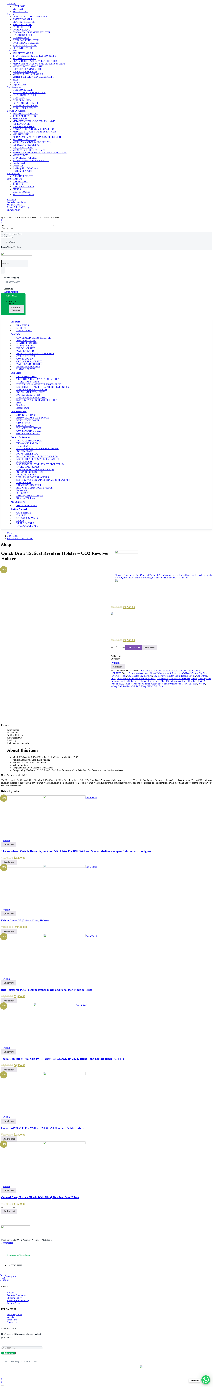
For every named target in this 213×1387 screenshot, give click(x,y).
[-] (112, 647)
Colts (113, 678)
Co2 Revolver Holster (163, 676)
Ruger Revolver (189, 681)
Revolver (17, 82)
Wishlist (10, 1317)
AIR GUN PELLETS (23, 176)
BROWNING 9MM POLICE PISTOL (31, 160)
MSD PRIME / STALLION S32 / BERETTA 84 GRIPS (39, 63)
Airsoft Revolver (172, 673)
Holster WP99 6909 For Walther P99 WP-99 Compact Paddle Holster (42, 1128)
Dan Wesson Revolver (179, 678)
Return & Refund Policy (18, 207)
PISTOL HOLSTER (22, 48)
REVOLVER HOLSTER (25, 45)
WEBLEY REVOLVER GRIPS (28, 74)
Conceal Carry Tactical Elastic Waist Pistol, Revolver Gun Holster (40, 1197)
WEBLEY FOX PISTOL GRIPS (28, 66)
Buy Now (149, 647)
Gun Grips (12, 50)
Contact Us (12, 1322)
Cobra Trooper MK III (185, 676)
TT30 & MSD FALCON (24, 116)
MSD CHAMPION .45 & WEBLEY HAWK (34, 121)
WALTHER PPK (21, 134)
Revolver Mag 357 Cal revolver (166, 681)
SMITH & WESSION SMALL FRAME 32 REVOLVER (40, 152)
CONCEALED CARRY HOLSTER (30, 16)
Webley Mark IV (130, 686)
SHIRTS (17, 189)
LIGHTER (18, 9)
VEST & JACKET (21, 192)
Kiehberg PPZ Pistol (22, 171)
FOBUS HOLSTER (22, 24)
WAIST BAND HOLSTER (26, 43)
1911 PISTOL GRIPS (23, 53)
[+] (123, 647)
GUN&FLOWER (21, 37)
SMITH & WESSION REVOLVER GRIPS (33, 77)
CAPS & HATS (20, 181)
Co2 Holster (132, 676)
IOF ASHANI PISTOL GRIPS (27, 69)
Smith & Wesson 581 (134, 683)
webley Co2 (116, 686)
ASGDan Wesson (189, 673)
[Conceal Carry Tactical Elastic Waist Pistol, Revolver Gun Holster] (43, 1143)
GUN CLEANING (22, 100)
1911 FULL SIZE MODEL (25, 113)
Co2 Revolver (146, 676)
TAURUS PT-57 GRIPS (24, 58)
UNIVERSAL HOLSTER (25, 158)
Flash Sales (12, 1319)
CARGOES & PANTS (23, 186)
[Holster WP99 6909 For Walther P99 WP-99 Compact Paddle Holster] (43, 1074)
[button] (10, 295)
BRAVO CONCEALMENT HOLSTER (32, 32)
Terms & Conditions (16, 202)
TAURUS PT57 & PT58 (24, 139)
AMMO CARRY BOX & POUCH (29, 92)
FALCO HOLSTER (22, 27)
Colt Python (201, 676)
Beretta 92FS (19, 165)
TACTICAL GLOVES (23, 194)
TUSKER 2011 (20, 118)
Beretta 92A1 (19, 163)
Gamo (194, 678)
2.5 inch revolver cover (138, 673)
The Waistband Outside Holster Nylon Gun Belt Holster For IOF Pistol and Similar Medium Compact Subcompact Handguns (76, 851)
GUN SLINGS (20, 97)
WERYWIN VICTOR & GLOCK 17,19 (32, 142)
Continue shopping (15, 308)
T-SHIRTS (18, 184)
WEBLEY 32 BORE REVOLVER (29, 150)
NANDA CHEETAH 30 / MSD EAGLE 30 (33, 129)
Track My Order (14, 1314)
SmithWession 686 (172, 683)
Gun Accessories (14, 87)
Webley (201, 683)
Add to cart (134, 647)
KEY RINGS (19, 6)
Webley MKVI (146, 686)
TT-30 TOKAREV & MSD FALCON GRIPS (34, 56)
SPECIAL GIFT (20, 11)
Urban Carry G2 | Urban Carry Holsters (25, 920)
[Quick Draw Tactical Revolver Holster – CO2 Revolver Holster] (2, 565)
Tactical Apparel (14, 179)
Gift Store (11, 3)
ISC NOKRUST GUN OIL (26, 103)
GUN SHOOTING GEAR (25, 105)
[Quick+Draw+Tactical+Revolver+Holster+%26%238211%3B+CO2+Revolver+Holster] (4, 565)
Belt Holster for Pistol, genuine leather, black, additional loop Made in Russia (46, 989)
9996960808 (8, 1243)
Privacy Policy (13, 210)
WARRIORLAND (21, 29)
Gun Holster (12, 14)
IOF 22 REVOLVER (23, 147)
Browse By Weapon (16, 111)
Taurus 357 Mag (189, 683)
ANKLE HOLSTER (22, 19)
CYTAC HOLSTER (22, 35)
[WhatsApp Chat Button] (205, 1379)
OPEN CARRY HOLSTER (26, 40)
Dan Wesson (162, 678)
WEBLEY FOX (20, 155)
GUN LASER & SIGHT (24, 108)
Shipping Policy (14, 204)
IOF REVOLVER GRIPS (25, 71)
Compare (117, 666)
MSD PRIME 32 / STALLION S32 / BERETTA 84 (37, 137)
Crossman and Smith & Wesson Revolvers (136, 678)
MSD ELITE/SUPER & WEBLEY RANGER (34, 131)
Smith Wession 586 (154, 683)
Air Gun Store (13, 173)
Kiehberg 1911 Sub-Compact (26, 168)
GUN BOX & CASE (23, 90)
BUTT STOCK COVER (24, 95)
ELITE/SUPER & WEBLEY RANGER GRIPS (35, 61)
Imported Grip (19, 84)
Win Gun (158, 686)
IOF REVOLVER (21, 124)
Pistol (15, 79)
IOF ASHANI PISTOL (23, 126)
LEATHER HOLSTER (24, 22)
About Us (11, 199)
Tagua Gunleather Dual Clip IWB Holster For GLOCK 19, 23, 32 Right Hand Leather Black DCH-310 (62, 1058)
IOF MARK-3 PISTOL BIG (26, 145)
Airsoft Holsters (157, 673)
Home (10, 533)
